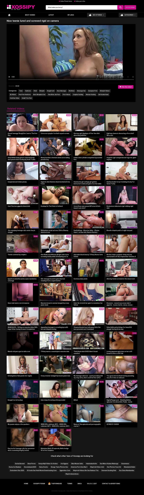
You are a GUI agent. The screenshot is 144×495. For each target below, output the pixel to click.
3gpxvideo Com (65, 470)
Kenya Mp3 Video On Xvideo (48, 463)
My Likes (71, 15)
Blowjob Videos (105, 91)
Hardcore (28, 91)
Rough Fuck (50, 91)
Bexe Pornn (32, 463)
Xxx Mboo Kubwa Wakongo (109, 463)
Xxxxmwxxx (125, 463)
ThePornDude (56, 483)
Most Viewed (30, 15)
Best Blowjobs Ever (39, 94)
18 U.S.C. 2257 (92, 483)
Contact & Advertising (111, 483)
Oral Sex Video (14, 98)
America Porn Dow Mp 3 (79, 467)
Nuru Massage (61, 91)
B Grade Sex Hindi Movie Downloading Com (42, 470)
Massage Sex (81, 91)
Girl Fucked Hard (103, 94)
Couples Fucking (78, 94)
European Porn (92, 91)
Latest (51, 15)
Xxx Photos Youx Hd (114, 467)
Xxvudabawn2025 (30, 467)
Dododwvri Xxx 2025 (17, 470)
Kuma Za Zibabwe (15, 467)
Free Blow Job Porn (54, 94)
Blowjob (42, 91)
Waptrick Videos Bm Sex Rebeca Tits (85, 470)
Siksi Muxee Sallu (77, 463)
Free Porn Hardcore (25, 94)
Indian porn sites (80, 1)
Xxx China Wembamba (126, 470)
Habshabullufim (91, 463)
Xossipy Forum (39, 483)
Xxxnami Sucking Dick (109, 470)
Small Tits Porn (27, 98)
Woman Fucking (91, 94)
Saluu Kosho (43, 467)
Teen (20, 91)
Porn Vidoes (66, 94)
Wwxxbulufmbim (129, 467)
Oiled (35, 91)
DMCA (79, 483)
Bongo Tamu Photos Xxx (59, 467)
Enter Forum (130, 7)
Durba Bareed (20, 463)
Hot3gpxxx (64, 463)
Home (9, 15)
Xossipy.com (61, 491)
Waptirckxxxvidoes (72, 474)
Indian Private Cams (66, 1)
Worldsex (71, 91)
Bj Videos (13, 94)
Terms (69, 483)
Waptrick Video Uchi (97, 467)
